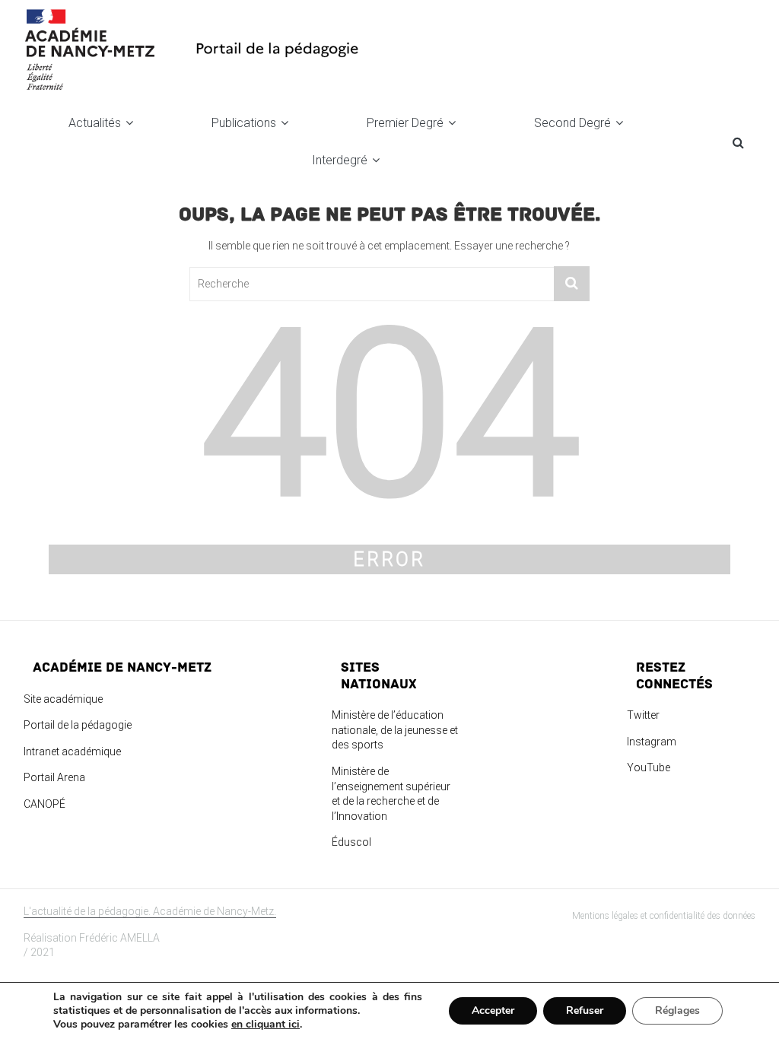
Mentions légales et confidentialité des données (663, 915)
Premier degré (405, 123)
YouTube (648, 767)
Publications (243, 123)
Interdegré (339, 160)
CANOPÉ (44, 804)
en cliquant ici (265, 1024)
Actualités (94, 123)
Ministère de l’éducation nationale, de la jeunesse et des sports (395, 730)
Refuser (584, 1010)
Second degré (572, 123)
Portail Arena (54, 777)
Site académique (63, 699)
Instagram (651, 742)
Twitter (643, 715)
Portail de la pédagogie (78, 725)
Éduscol (351, 842)
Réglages (677, 1010)
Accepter (493, 1010)
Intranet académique (72, 751)
